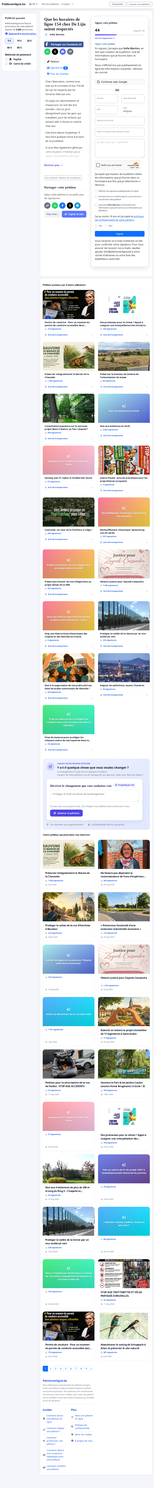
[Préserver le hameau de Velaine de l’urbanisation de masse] (124, 366)
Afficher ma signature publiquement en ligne (119, 191)
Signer (119, 233)
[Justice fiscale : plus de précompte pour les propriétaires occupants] (124, 470)
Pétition (54, 61)
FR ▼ (35, 4)
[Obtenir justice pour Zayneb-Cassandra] (124, 572)
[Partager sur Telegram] (77, 205)
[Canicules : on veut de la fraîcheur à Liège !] (68, 520)
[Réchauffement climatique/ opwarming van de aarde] (124, 521)
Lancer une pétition (139, 4)
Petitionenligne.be (13, 4)
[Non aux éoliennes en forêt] (124, 416)
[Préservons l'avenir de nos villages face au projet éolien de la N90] (68, 573)
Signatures (58, 67)
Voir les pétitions (50, 4)
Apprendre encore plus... (23, 33)
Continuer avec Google (114, 81)
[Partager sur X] (55, 51)
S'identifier (117, 4)
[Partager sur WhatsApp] (47, 51)
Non (110, 225)
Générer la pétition (68, 813)
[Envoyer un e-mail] (63, 51)
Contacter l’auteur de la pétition (64, 177)
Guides (47, 1410)
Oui (100, 225)
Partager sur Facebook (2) (66, 44)
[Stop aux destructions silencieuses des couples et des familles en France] (68, 625)
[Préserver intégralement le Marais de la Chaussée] (68, 366)
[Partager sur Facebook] (62, 205)
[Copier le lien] (70, 51)
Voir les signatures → (105, 38)
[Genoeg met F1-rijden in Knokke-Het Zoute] (68, 468)
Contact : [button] (67, 4)
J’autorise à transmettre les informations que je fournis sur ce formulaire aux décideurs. (120, 207)
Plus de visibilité (59, 74)
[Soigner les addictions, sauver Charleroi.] (124, 675)
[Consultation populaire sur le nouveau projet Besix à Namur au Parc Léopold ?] (68, 418)
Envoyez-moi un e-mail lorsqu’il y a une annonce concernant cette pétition (120, 198)
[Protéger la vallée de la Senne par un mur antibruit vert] (124, 625)
